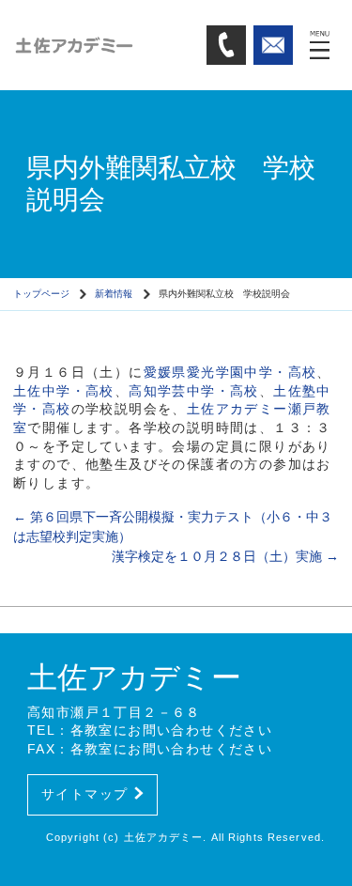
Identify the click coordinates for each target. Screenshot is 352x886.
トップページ (41, 293)
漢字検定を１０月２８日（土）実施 (225, 556)
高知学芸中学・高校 (194, 390)
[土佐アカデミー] (103, 44)
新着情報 (113, 293)
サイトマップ (84, 793)
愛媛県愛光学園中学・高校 (230, 372)
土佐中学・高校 (64, 390)
